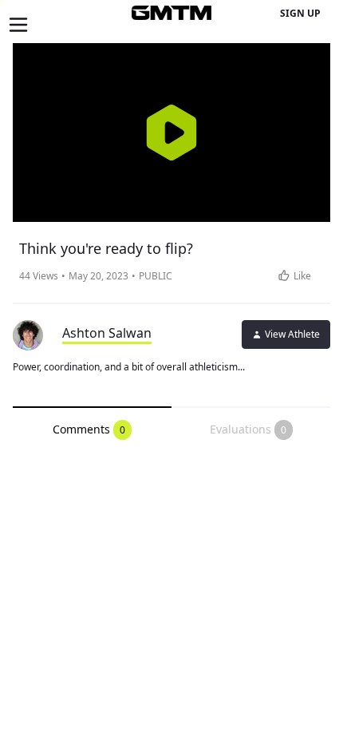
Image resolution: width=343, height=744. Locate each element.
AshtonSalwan (107, 333)
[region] (171, 132)
